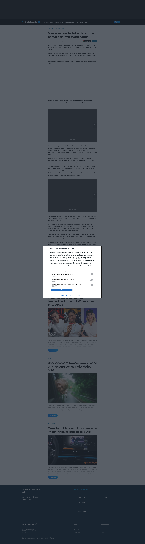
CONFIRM (61, 289)
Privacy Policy (81, 295)
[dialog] (72, 272)
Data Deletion (64, 295)
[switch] (91, 274)
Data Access (72, 295)
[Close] (98, 248)
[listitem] (72, 271)
